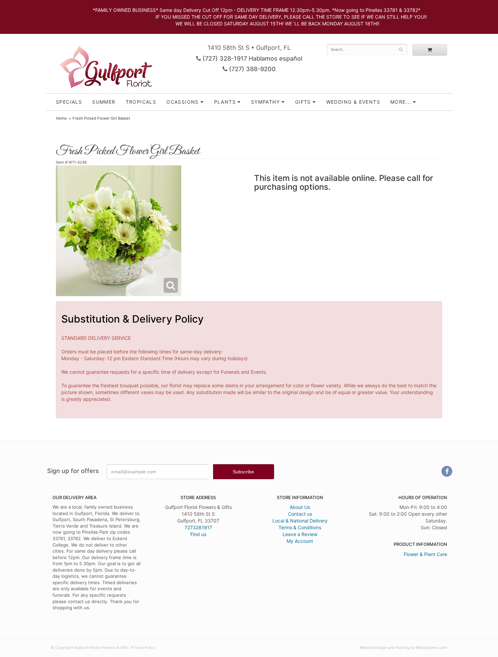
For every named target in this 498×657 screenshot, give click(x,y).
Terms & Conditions (299, 527)
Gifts (303, 102)
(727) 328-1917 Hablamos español (251, 58)
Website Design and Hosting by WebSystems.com (403, 647)
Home (61, 118)
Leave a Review (300, 534)
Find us (198, 534)
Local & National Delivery (300, 520)
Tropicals (141, 102)
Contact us (300, 514)
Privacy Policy (143, 647)
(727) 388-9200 (251, 69)
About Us (300, 507)
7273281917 (198, 527)
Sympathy (265, 102)
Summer (103, 102)
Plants (225, 102)
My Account (300, 541)
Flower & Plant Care (425, 554)
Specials (69, 102)
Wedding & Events (353, 102)
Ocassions (182, 102)
